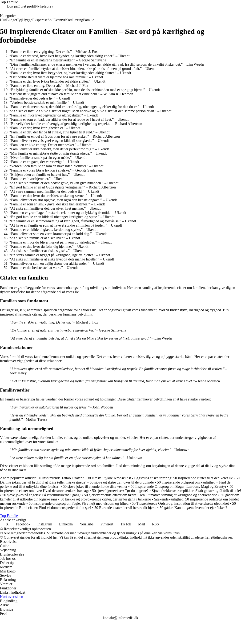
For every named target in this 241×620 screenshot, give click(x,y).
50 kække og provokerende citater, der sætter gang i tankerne (105, 499)
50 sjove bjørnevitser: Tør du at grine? (120, 491)
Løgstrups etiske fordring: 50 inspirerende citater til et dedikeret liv (183, 478)
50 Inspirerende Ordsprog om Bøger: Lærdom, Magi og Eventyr (178, 486)
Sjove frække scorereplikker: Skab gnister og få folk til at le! (196, 491)
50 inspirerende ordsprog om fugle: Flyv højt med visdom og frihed (79, 503)
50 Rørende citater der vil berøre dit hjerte (125, 508)
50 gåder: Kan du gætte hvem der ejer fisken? (193, 508)
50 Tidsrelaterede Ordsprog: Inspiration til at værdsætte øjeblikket (180, 503)
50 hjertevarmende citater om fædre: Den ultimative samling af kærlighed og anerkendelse (150, 495)
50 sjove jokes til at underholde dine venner (95, 486)
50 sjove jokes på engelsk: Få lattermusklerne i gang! (41, 495)
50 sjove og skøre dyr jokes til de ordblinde (122, 482)
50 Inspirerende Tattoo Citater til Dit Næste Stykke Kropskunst (84, 478)
